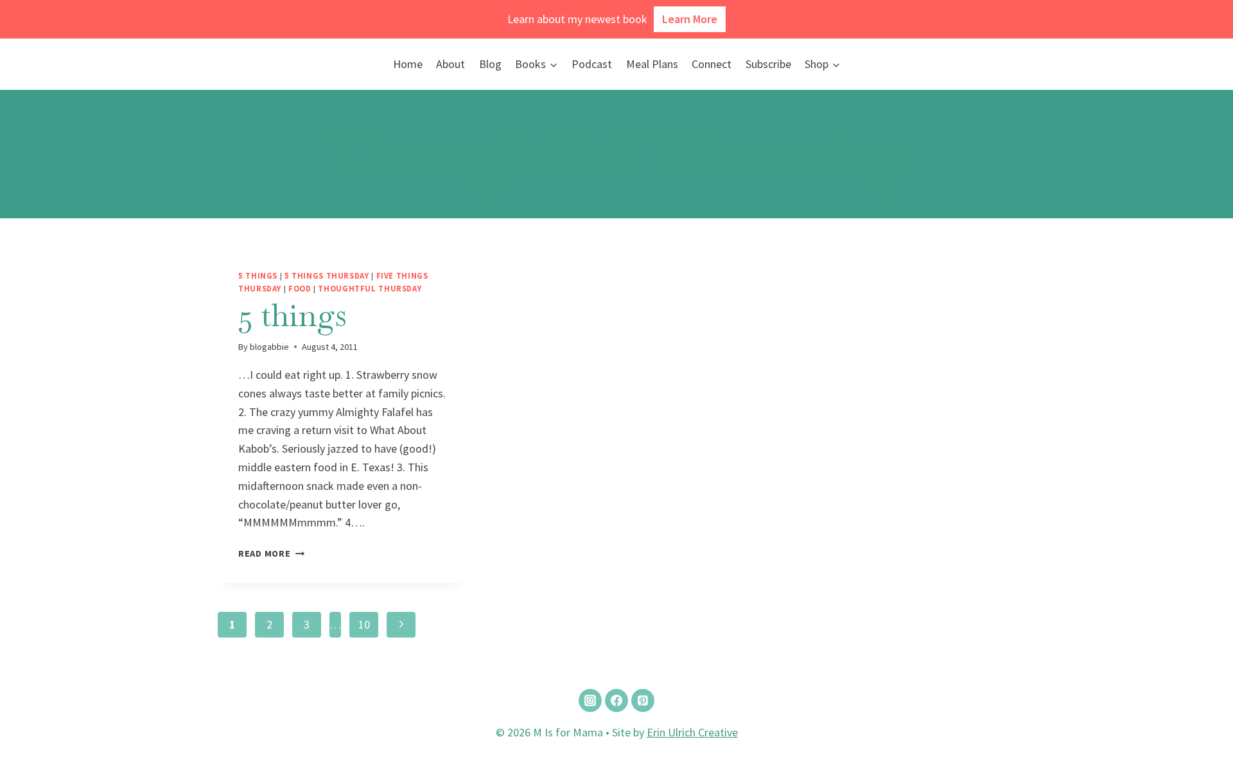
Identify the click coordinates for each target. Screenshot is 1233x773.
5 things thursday (326, 276)
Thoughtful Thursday (369, 288)
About (450, 63)
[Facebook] (616, 700)
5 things (257, 276)
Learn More (689, 19)
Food (299, 288)
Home (408, 63)
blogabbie (269, 346)
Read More (271, 553)
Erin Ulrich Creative (692, 732)
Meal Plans (652, 63)
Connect (711, 63)
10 (364, 624)
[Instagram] (590, 700)
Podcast (592, 63)
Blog (490, 63)
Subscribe (768, 63)
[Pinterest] (642, 700)
